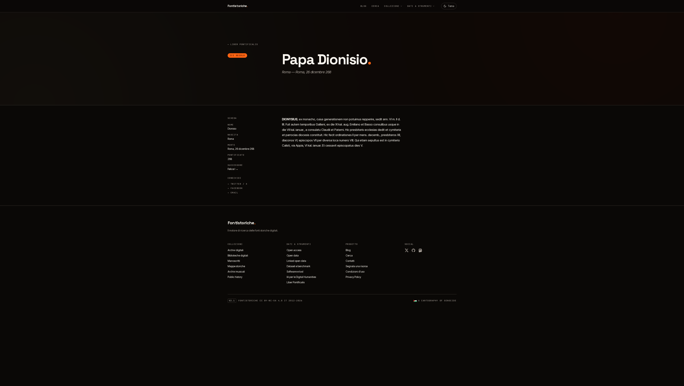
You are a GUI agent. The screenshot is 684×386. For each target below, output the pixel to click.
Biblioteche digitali (238, 255)
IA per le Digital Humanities (301, 276)
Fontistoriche (238, 6)
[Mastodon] (420, 250)
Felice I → (233, 168)
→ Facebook (235, 188)
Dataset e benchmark (298, 266)
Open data (293, 255)
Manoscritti (234, 260)
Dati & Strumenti (419, 6)
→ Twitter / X (237, 184)
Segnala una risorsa (357, 266)
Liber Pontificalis (243, 44)
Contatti (350, 260)
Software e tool (295, 271)
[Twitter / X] (407, 250)
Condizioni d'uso (355, 271)
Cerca (375, 6)
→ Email (233, 192)
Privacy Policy (353, 276)
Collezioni (391, 6)
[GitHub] (413, 250)
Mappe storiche (236, 266)
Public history (235, 276)
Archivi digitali (235, 250)
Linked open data (296, 260)
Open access (294, 250)
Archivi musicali (236, 271)
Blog (364, 6)
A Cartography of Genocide (437, 300)
